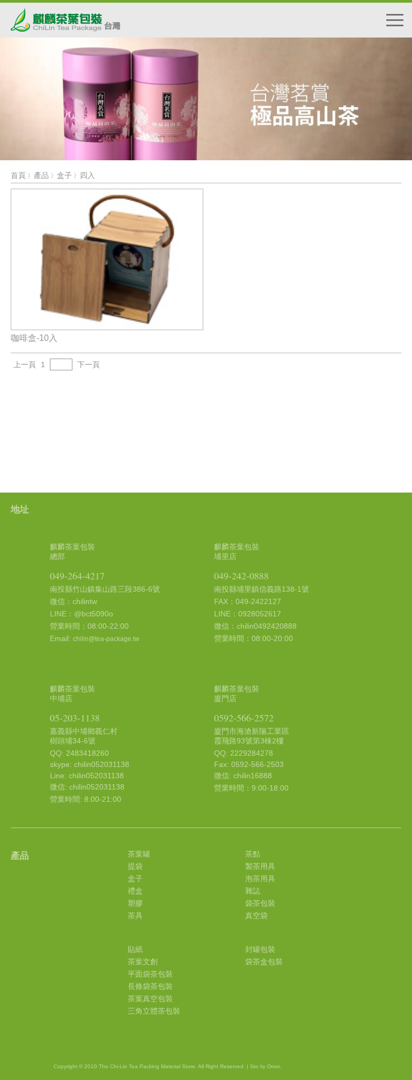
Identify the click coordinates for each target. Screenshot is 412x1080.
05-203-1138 (75, 717)
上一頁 (24, 364)
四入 (87, 175)
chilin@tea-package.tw (106, 639)
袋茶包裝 (260, 903)
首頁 (18, 175)
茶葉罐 (139, 854)
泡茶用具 (260, 878)
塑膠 (135, 903)
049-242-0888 (241, 575)
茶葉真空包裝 (150, 998)
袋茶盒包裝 (264, 961)
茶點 (252, 854)
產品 (41, 175)
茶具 (135, 915)
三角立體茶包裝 (154, 1011)
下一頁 (88, 364)
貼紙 (135, 949)
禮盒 (135, 891)
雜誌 (252, 891)
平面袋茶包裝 (150, 974)
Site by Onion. (266, 1066)
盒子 (64, 175)
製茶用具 (260, 866)
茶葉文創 (143, 961)
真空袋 (256, 915)
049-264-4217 (77, 575)
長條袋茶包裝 (150, 986)
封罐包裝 (260, 949)
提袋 (135, 866)
